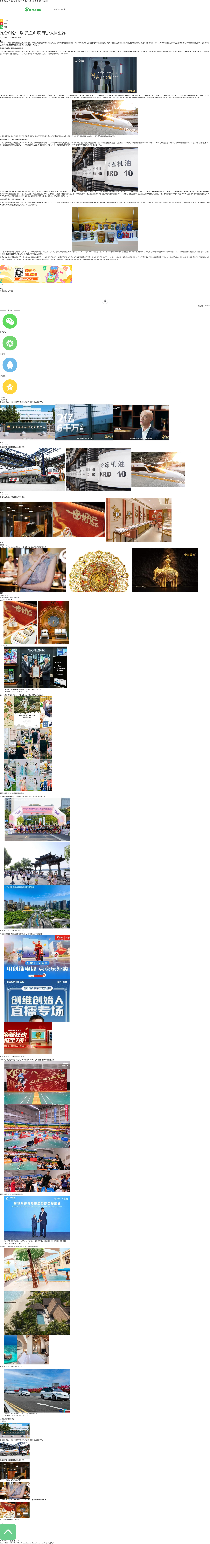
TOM (6, 37)
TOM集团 (3, 1541)
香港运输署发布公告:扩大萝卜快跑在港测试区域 (20, 1413)
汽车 (43, 1)
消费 (40, 1)
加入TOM (17, 1541)
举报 (1, 289)
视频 (29, 1)
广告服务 (10, 1541)
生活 (22, 1)
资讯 (5, 1)
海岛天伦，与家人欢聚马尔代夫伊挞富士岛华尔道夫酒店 (19, 1246)
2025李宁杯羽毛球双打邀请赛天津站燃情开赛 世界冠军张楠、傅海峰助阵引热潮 (27, 1060)
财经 (33, 1)
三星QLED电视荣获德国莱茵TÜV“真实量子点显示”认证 (23, 689)
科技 (47, 1)
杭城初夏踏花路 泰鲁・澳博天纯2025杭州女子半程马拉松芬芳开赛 (22, 796)
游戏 (15, 1)
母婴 (26, 1)
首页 (1, 1)
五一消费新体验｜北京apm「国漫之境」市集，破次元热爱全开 (21, 695)
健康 (36, 1)
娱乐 (8, 1)
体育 (12, 1)
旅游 (19, 1)
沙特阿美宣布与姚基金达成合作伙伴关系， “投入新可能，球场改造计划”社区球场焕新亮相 (35, 1241)
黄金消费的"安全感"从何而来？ (10, 597)
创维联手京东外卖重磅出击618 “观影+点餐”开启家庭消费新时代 (21, 934)
